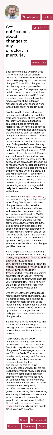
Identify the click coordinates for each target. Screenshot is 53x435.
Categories (32, 16)
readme (10, 406)
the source (25, 403)
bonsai (9, 80)
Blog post (40, 62)
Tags (50, 16)
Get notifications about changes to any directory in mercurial (18, 41)
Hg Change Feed (34, 196)
